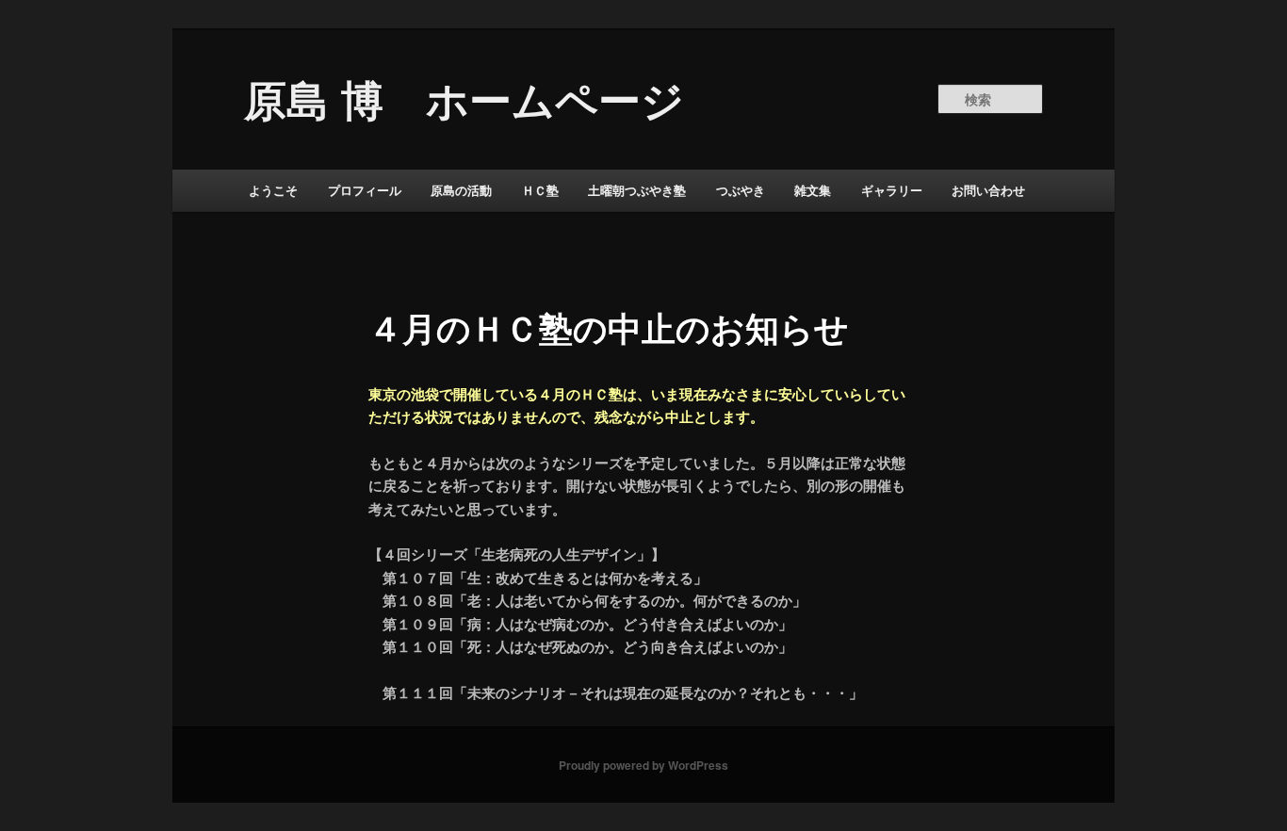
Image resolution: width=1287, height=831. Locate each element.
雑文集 (812, 190)
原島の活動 (461, 190)
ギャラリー (891, 190)
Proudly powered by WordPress (643, 765)
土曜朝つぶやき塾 (637, 190)
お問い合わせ (988, 190)
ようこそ (273, 190)
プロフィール (364, 190)
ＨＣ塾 (540, 190)
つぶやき (740, 190)
